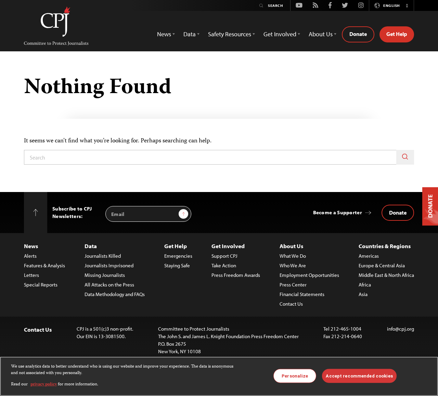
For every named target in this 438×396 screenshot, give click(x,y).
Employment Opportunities (309, 275)
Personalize (295, 375)
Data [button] (189, 34)
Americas (369, 256)
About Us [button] (321, 34)
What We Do (293, 256)
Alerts (30, 256)
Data (91, 246)
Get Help (396, 33)
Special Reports (40, 284)
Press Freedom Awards (235, 275)
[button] (407, 5)
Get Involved (228, 246)
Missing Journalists (105, 275)
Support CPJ (224, 256)
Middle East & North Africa (386, 275)
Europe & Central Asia (382, 265)
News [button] (164, 34)
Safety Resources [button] (229, 34)
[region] (219, 376)
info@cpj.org (400, 328)
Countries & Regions (385, 246)
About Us (291, 246)
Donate (358, 33)
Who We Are (293, 265)
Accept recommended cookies (359, 375)
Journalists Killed (103, 256)
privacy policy (43, 384)
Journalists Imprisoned (109, 265)
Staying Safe (177, 265)
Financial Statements (302, 294)
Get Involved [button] (279, 34)
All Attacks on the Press (109, 284)
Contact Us (291, 304)
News (31, 246)
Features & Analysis (44, 265)
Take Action (223, 265)
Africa (365, 284)
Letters (31, 275)
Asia (363, 294)
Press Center (293, 284)
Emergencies (178, 256)
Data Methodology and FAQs (115, 294)
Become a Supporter (337, 212)
